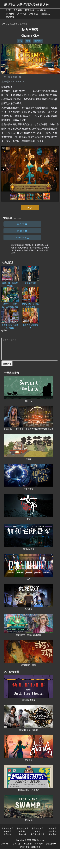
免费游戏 (45, 13)
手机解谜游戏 (22, 828)
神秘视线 (7, 831)
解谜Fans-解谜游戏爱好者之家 (26, 4)
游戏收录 (28, 843)
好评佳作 (10, 13)
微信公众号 (51, 843)
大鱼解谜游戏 (7, 828)
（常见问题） (17, 218)
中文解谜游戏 (37, 828)
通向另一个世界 (37, 834)
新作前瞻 (33, 13)
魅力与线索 (12, 24)
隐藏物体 (38, 40)
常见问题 (16, 843)
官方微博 (39, 843)
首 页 (8, 10)
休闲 (20, 40)
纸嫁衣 (37, 831)
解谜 (28, 40)
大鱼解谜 (17, 10)
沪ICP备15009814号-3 (30, 847)
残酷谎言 (52, 831)
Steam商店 (22, 237)
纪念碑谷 (7, 834)
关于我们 (5, 843)
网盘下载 (22, 224)
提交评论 (7, 363)
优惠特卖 (10, 16)
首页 (3, 24)
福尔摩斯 (52, 834)
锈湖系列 (22, 831)
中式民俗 (41, 10)
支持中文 (21, 13)
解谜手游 (29, 10)
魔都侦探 (22, 834)
